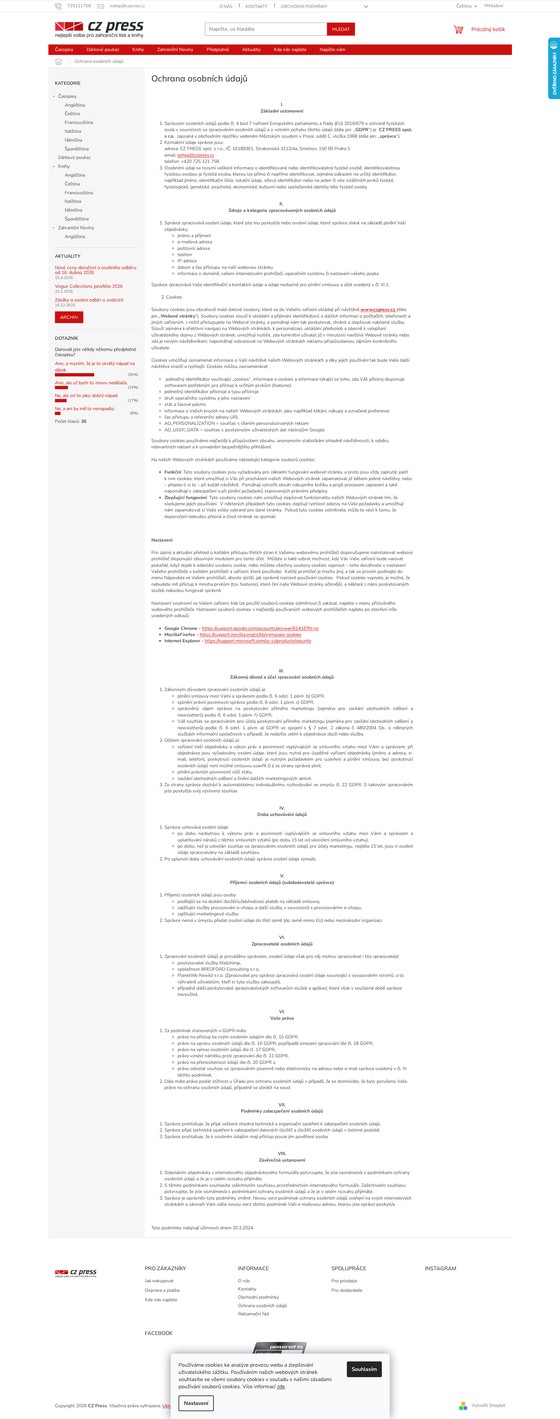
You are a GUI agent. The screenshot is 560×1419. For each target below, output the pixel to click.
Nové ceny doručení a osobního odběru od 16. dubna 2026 (95, 270)
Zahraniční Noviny (76, 228)
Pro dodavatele (346, 1290)
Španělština (77, 149)
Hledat (341, 29)
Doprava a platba (162, 1290)
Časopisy (67, 96)
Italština (73, 131)
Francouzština (79, 122)
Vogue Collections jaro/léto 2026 (89, 286)
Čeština (72, 114)
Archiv (69, 317)
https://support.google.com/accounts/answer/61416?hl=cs (260, 628)
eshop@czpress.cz (196, 155)
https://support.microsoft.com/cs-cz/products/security (258, 641)
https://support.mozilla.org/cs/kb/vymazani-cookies (250, 635)
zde (281, 1386)
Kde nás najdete (161, 1300)
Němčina (73, 140)
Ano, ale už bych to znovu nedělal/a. (91, 383)
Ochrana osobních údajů (262, 1306)
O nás (225, 6)
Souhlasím (364, 1369)
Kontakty (257, 6)
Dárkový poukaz (74, 157)
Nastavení (196, 1403)
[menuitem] (64, 49)
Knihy (64, 166)
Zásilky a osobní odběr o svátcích (89, 300)
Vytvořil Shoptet (488, 1405)
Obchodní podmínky (304, 6)
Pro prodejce (344, 1281)
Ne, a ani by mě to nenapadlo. (85, 409)
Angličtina (75, 105)
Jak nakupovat (159, 1281)
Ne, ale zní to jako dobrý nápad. (86, 395)
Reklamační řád (253, 1314)
